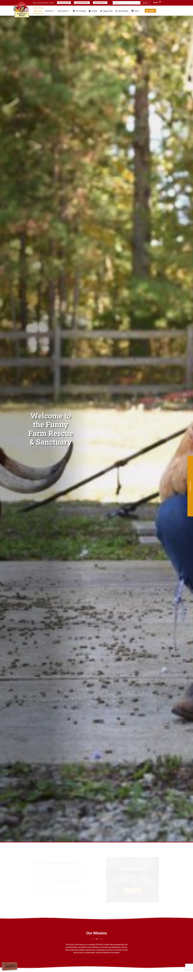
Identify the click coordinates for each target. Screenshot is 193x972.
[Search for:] (126, 2)
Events (94, 11)
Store (137, 11)
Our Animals (81, 11)
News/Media (123, 11)
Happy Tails (108, 11)
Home (39, 11)
